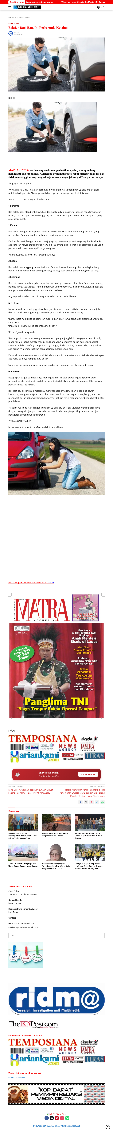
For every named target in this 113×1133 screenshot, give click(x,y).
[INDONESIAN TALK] (27, 7)
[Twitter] (52, 1118)
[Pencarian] (103, 7)
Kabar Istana (13, 23)
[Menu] (10, 7)
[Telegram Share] (97, 802)
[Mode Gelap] (98, 7)
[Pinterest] (57, 1118)
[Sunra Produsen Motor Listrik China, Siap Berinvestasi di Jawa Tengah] (90, 822)
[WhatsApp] (67, 1118)
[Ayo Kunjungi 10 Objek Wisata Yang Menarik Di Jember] (57, 822)
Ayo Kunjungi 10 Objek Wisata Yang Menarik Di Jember (55, 834)
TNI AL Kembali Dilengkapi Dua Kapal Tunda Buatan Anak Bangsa (22, 865)
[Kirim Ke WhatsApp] (102, 802)
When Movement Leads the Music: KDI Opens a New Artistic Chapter (59, 2)
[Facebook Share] (80, 802)
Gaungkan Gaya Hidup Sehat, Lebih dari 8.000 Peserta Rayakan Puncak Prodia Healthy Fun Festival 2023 (89, 866)
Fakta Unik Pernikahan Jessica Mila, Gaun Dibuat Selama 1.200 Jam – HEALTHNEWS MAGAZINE (30, 789)
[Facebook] (47, 1118)
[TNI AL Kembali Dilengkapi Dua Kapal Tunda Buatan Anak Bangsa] (23, 852)
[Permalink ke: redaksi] (10, 33)
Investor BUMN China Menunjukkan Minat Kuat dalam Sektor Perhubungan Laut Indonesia (22, 836)
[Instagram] (62, 1118)
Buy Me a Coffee (88, 774)
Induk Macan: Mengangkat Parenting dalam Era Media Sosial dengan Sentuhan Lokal (56, 866)
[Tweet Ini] (86, 802)
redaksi (17, 32)
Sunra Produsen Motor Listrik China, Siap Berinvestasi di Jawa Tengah (88, 835)
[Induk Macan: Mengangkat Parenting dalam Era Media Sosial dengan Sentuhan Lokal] (57, 852)
